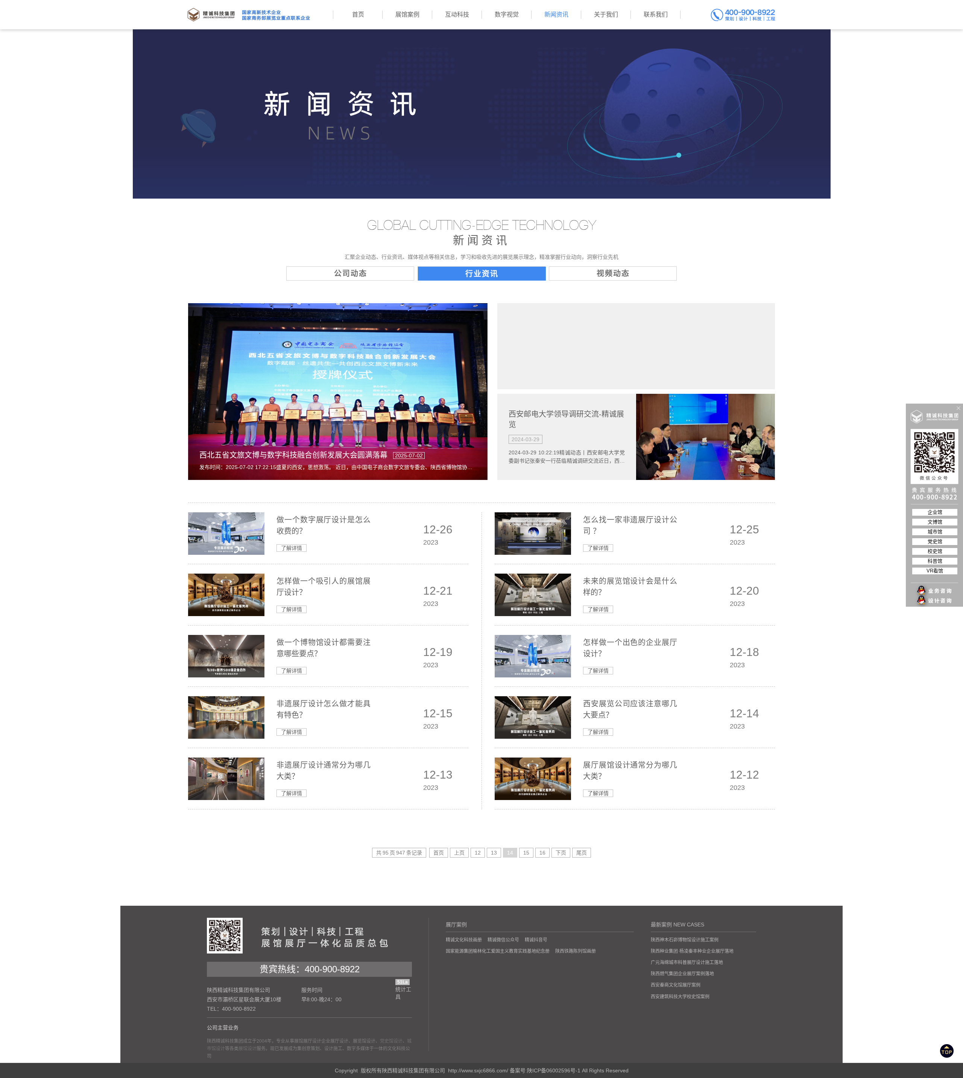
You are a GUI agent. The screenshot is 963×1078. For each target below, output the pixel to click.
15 (526, 853)
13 (494, 853)
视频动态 (613, 273)
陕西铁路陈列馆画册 (575, 951)
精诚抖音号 (536, 940)
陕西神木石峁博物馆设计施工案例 (684, 940)
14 (510, 853)
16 (542, 853)
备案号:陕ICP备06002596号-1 (545, 1070)
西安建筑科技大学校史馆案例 (680, 996)
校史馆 (935, 551)
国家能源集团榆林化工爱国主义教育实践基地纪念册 (498, 951)
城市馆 (935, 531)
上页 (459, 853)
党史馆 (935, 541)
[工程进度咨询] (934, 596)
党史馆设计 (391, 1041)
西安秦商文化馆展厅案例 (675, 985)
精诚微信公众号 (503, 940)
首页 (438, 853)
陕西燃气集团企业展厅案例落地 (682, 973)
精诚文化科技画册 (464, 940)
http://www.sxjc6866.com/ (478, 1070)
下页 (561, 853)
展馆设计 (247, 1048)
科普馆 (935, 561)
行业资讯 (481, 274)
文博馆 (935, 522)
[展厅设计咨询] (934, 586)
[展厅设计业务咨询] (934, 575)
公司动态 (350, 273)
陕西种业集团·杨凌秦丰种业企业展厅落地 (692, 951)
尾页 (581, 853)
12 (478, 853)
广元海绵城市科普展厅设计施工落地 (687, 962)
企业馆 (935, 512)
